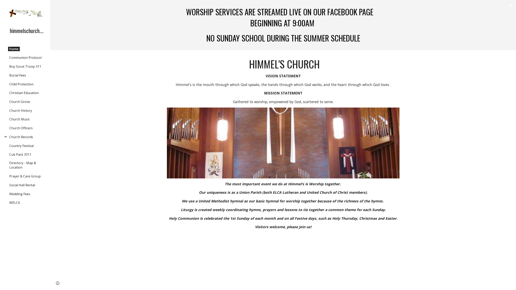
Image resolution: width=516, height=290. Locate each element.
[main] (283, 25)
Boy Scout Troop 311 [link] (25, 66)
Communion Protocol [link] (25, 57)
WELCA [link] (14, 202)
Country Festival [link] (21, 146)
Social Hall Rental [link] (22, 185)
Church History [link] (20, 110)
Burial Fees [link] (17, 75)
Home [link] (14, 49)
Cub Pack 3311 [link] (20, 154)
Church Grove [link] (19, 101)
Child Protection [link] (21, 84)
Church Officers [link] (21, 128)
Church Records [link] (21, 137)
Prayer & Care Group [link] (25, 176)
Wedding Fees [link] (19, 194)
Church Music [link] (19, 119)
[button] (511, 5)
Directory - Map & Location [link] (22, 165)
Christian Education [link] (24, 93)
